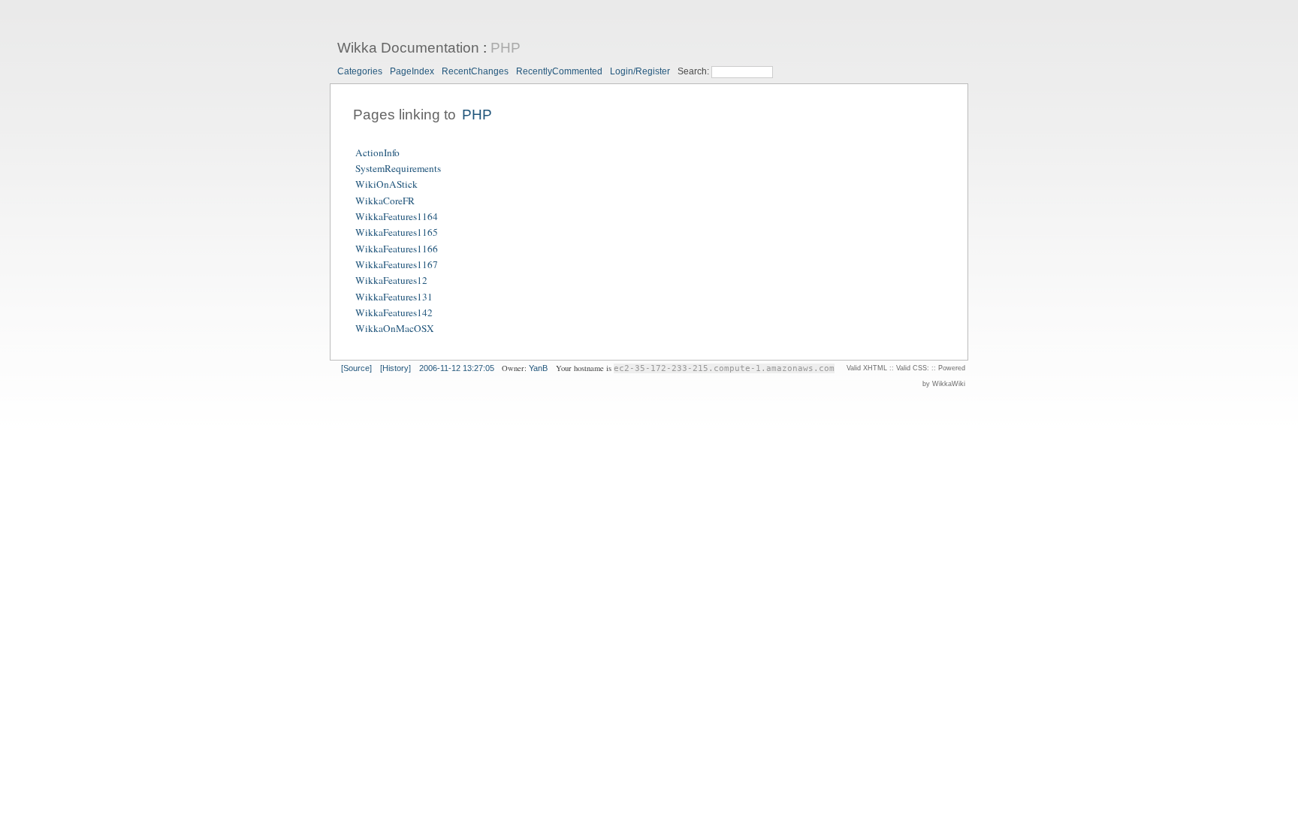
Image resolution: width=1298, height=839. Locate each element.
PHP (506, 48)
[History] (395, 368)
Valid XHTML (867, 368)
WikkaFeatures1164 (396, 216)
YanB (538, 368)
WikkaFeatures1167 (396, 264)
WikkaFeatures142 (394, 312)
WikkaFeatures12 (391, 281)
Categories (359, 71)
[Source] (356, 368)
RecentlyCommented (559, 71)
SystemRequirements (398, 168)
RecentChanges (475, 71)
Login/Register (640, 71)
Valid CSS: (912, 368)
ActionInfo (377, 152)
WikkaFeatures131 (394, 296)
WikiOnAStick (386, 185)
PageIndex (412, 71)
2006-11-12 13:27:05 (456, 368)
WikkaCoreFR (385, 200)
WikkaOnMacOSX (394, 329)
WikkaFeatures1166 (396, 248)
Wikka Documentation (408, 48)
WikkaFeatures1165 (396, 233)
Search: (694, 71)
